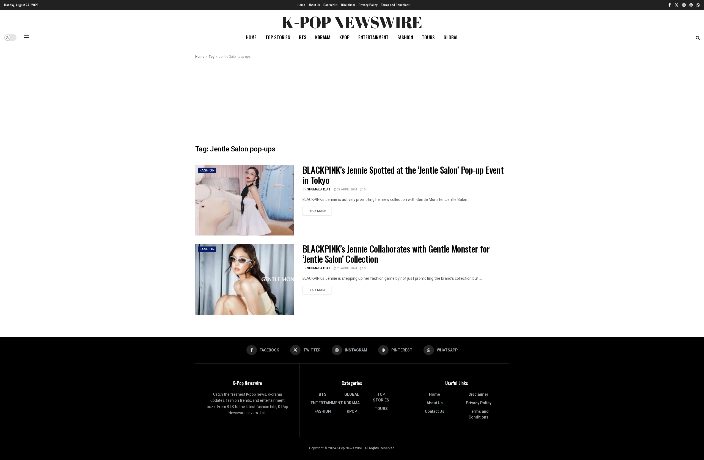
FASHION (405, 37)
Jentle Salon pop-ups (235, 56)
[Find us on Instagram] (684, 5)
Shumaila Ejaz (319, 189)
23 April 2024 (346, 268)
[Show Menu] (26, 37)
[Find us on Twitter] (676, 5)
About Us (314, 4)
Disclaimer (348, 4)
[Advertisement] (352, 100)
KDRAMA (323, 37)
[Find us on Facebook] (670, 5)
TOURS (428, 37)
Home (301, 4)
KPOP (344, 37)
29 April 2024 (346, 189)
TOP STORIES (277, 37)
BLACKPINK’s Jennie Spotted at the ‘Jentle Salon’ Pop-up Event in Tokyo (403, 174)
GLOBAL (451, 37)
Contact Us (330, 4)
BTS (302, 37)
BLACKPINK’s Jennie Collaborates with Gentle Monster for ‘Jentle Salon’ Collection (396, 253)
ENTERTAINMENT (373, 37)
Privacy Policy (368, 4)
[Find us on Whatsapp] (698, 5)
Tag (211, 56)
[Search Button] (698, 37)
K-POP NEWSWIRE (352, 20)
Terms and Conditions (395, 4)
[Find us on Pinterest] (691, 5)
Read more (319, 210)
